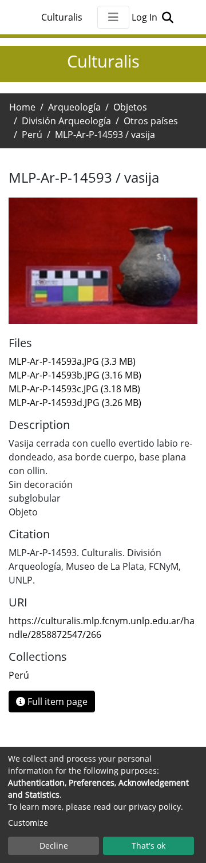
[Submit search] (167, 17)
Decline (53, 845)
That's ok (148, 845)
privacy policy (155, 806)
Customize (28, 822)
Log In (146, 17)
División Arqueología (66, 121)
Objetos (130, 107)
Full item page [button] (56, 701)
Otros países (151, 121)
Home (22, 107)
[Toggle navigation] (113, 17)
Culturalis (61, 17)
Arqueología (74, 107)
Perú (32, 134)
